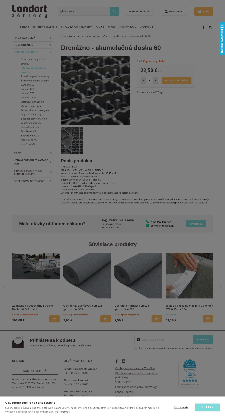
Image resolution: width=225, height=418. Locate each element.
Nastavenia (181, 407)
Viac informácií (62, 411)
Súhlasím (207, 407)
